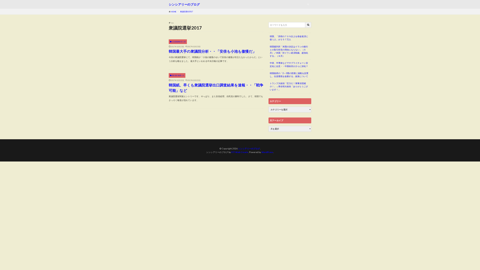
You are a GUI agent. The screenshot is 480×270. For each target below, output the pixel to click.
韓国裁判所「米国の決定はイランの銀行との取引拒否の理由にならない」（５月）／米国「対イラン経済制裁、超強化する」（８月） (289, 51)
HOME (173, 12)
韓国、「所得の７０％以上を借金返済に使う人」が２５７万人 (289, 38)
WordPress (267, 152)
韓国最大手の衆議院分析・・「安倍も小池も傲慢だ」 (212, 51)
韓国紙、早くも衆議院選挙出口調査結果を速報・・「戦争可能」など (216, 87)
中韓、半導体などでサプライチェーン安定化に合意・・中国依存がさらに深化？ (289, 64)
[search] (308, 25)
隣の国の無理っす (178, 75)
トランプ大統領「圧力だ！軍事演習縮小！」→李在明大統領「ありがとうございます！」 (289, 86)
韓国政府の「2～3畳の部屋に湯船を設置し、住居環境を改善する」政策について (289, 75)
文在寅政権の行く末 (179, 42)
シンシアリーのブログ (184, 4)
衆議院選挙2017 (186, 11)
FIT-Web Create (239, 152)
